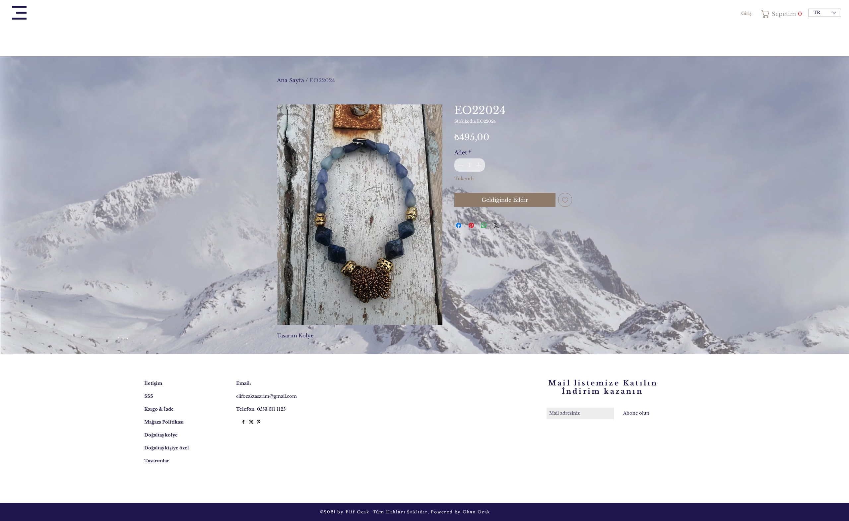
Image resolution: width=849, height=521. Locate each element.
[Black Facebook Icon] (243, 422)
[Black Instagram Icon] (251, 422)
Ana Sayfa (290, 80)
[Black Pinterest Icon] (258, 422)
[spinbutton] (470, 165)
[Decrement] (460, 165)
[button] (19, 13)
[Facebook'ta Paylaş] (459, 225)
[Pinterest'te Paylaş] (471, 225)
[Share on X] (496, 225)
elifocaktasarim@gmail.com (266, 396)
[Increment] (479, 165)
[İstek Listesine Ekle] (565, 200)
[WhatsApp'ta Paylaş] (484, 225)
